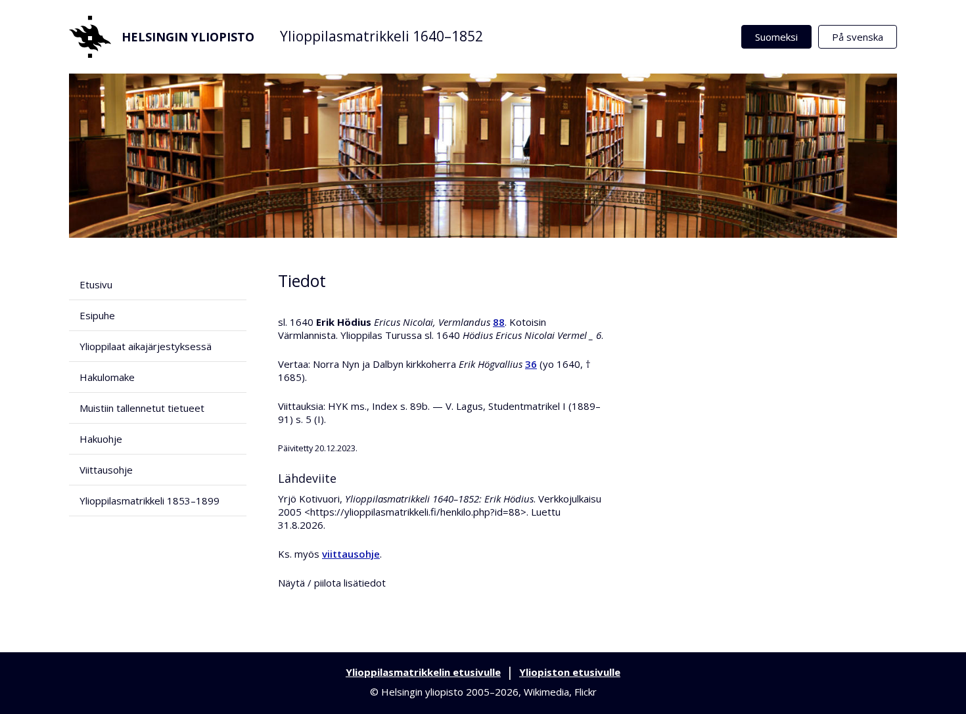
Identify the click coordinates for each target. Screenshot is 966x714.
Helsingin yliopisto (188, 37)
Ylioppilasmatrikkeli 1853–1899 (149, 500)
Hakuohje (101, 438)
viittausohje (351, 553)
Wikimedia (546, 691)
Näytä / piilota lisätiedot (332, 582)
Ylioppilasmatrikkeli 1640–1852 (381, 36)
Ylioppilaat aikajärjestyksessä (146, 346)
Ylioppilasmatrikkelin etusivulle (423, 672)
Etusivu (96, 284)
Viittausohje (106, 469)
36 (531, 363)
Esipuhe (97, 315)
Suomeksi (776, 36)
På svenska (857, 36)
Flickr (585, 691)
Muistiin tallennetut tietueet (142, 407)
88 (499, 321)
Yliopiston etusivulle (569, 672)
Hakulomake (107, 377)
